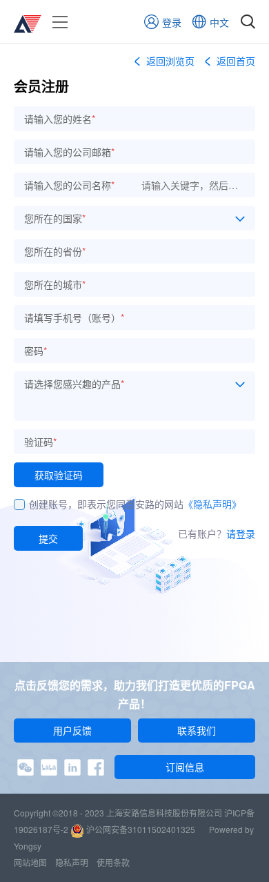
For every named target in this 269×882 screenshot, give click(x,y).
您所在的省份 (55, 251)
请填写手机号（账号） (74, 317)
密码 (35, 350)
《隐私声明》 (212, 504)
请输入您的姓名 (59, 119)
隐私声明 (71, 862)
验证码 (40, 442)
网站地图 (30, 862)
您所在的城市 (55, 284)
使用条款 (113, 862)
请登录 (240, 533)
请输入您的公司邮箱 (69, 152)
